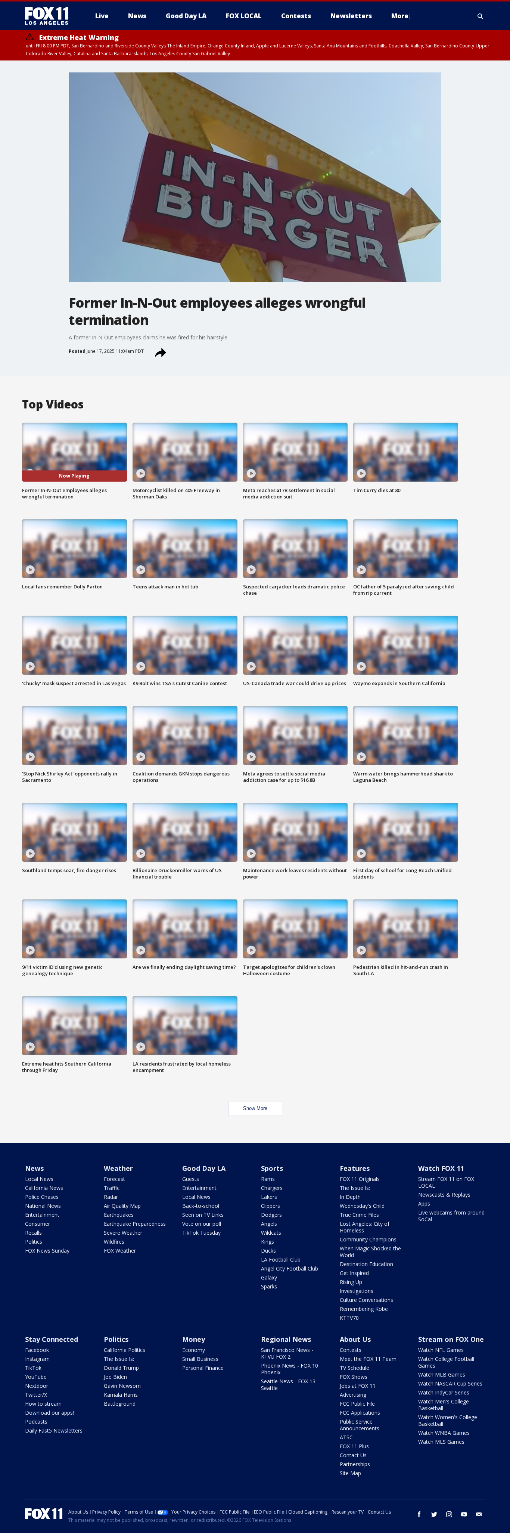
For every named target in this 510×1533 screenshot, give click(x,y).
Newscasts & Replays (444, 1194)
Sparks (269, 1286)
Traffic (111, 1187)
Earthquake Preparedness (135, 1223)
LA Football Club (281, 1259)
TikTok (33, 1367)
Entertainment (42, 1214)
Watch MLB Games (441, 1374)
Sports (272, 1168)
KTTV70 (349, 1317)
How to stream (43, 1403)
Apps (424, 1203)
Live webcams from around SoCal (451, 1216)
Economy (193, 1349)
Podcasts (36, 1421)
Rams (268, 1178)
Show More (255, 1108)
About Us (355, 1339)
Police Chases (42, 1196)
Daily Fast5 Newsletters (54, 1430)
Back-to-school (200, 1205)
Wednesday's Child (362, 1205)
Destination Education (366, 1264)
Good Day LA (204, 1168)
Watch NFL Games (441, 1349)
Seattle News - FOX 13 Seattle (288, 1384)
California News (44, 1187)
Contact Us (353, 1455)
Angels (269, 1223)
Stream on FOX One (451, 1339)
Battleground (120, 1403)
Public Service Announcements (359, 1425)
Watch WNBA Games (444, 1432)
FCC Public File (357, 1403)
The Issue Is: (355, 1187)
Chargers (272, 1187)
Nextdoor (36, 1385)
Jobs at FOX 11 (358, 1385)
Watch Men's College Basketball (443, 1405)
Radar (111, 1196)
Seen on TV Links (203, 1214)
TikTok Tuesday (201, 1232)
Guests (190, 1178)
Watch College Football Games (446, 1362)
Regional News (286, 1339)
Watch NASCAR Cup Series (450, 1383)
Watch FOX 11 (441, 1168)
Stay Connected (51, 1339)
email (479, 1514)
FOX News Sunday (47, 1250)
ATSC (346, 1437)
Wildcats (271, 1232)
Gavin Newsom (122, 1385)
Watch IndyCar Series (443, 1392)
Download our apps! (49, 1412)
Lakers (269, 1196)
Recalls (33, 1232)
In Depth (350, 1196)
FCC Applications (360, 1412)
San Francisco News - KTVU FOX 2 (287, 1353)
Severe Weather (123, 1232)
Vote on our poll (201, 1223)
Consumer (37, 1223)
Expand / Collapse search (480, 16)
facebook (419, 1514)
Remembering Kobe (364, 1308)
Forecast (114, 1178)
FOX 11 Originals (360, 1178)
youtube (464, 1514)
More (399, 16)
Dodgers (271, 1214)
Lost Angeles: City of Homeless (364, 1227)
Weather (118, 1168)
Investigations (356, 1290)
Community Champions (368, 1239)
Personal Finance (203, 1367)
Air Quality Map (122, 1205)
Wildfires (114, 1241)
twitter (434, 1514)
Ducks (268, 1250)
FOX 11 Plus (354, 1446)
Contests (350, 1349)
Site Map (350, 1473)
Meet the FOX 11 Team (368, 1358)
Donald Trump (121, 1367)
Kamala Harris (121, 1394)
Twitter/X (36, 1394)
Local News (39, 1178)
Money (193, 1339)
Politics (33, 1241)
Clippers (270, 1205)
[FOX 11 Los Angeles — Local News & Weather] (49, 16)
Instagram (37, 1358)
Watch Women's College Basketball (447, 1420)
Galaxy (269, 1277)
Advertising (353, 1394)
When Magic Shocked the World (370, 1252)
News (34, 1168)
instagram (449, 1514)
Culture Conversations (366, 1299)
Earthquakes (119, 1214)
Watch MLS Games (441, 1441)
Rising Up (351, 1281)
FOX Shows (353, 1376)
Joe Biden (115, 1376)
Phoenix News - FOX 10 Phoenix (289, 1369)
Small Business (200, 1358)
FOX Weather (120, 1250)
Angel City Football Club (289, 1268)
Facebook (37, 1349)
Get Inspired (354, 1273)
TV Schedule (354, 1367)
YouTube (36, 1376)
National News (43, 1205)
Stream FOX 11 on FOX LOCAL (446, 1182)
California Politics (124, 1349)
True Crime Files (359, 1214)
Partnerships (355, 1464)
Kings (267, 1241)
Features (355, 1168)
